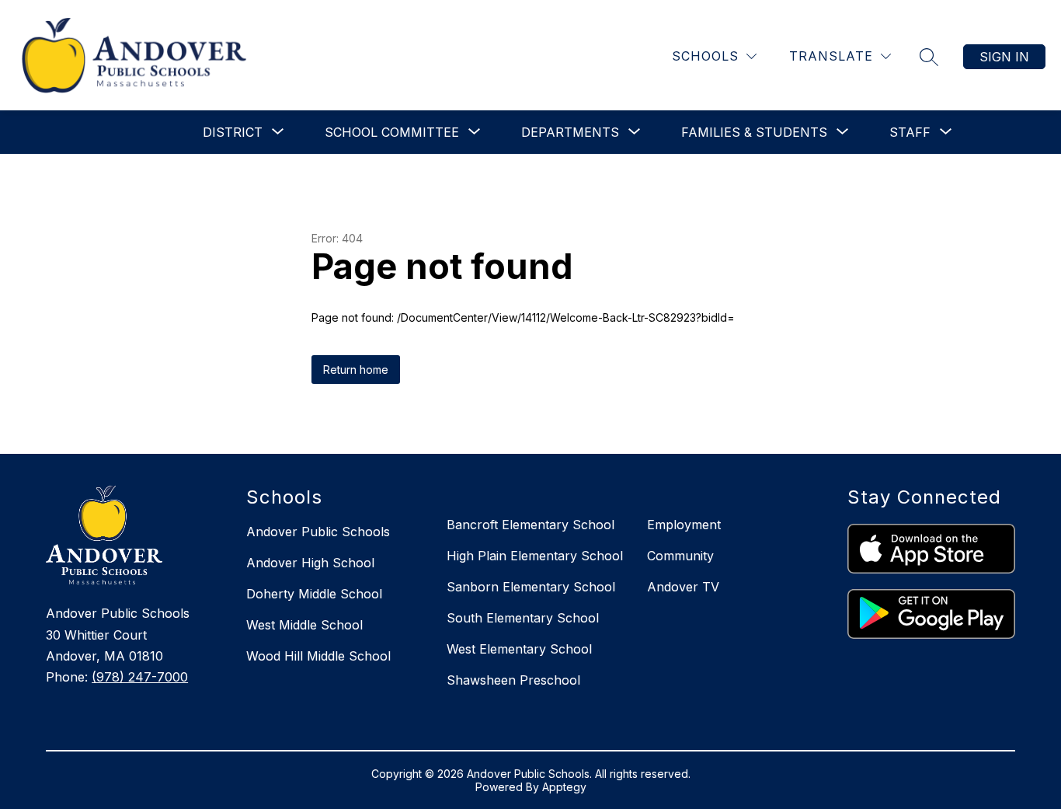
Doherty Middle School (314, 594)
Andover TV (683, 587)
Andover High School (310, 562)
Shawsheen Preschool (513, 680)
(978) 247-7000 (140, 677)
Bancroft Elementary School (530, 524)
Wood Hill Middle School (318, 656)
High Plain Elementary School (535, 555)
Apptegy (564, 786)
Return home (355, 369)
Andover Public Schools (318, 531)
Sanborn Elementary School (531, 587)
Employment (684, 524)
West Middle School (304, 625)
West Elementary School (519, 649)
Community (680, 555)
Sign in (1004, 57)
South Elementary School (523, 618)
